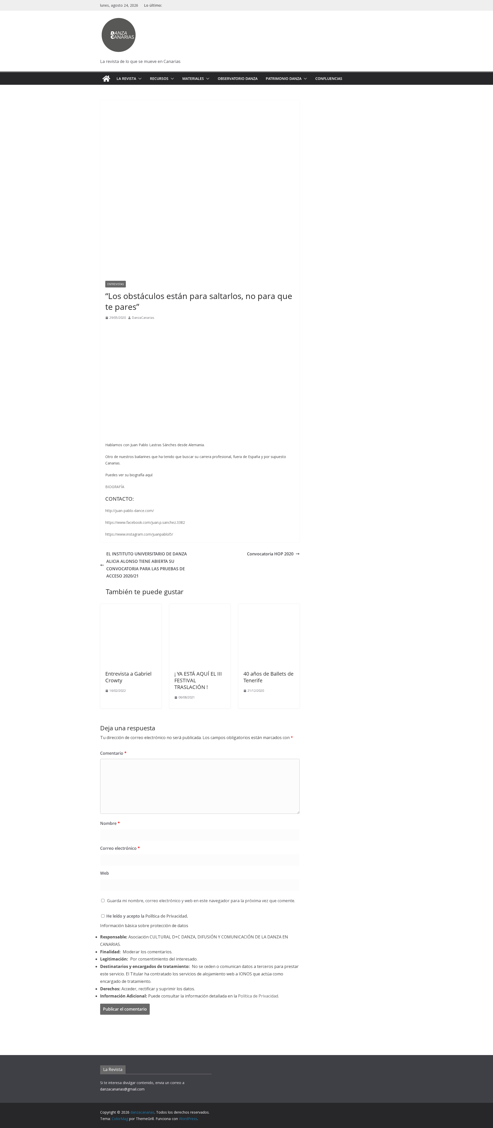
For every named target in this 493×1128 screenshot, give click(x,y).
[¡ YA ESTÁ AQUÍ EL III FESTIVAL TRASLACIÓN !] (200, 607)
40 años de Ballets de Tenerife (268, 677)
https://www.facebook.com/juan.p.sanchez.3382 (145, 522)
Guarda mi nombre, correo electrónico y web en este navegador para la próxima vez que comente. (201, 900)
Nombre (110, 823)
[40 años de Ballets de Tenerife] (269, 607)
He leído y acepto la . (146, 916)
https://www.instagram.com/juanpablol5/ (139, 534)
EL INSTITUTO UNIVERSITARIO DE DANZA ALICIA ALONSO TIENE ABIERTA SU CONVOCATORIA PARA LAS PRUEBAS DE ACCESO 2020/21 (146, 565)
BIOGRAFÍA (114, 486)
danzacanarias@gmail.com (122, 1089)
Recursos (159, 78)
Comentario (113, 753)
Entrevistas (115, 284)
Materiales (193, 78)
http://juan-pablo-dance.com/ (129, 510)
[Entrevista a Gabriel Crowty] (131, 607)
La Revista (126, 78)
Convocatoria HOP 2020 (270, 554)
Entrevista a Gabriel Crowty (128, 677)
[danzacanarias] (106, 78)
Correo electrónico (120, 848)
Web (104, 873)
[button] (139, 78)
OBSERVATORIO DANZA (238, 78)
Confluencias (328, 78)
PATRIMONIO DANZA (283, 78)
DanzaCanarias (143, 317)
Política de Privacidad (166, 916)
